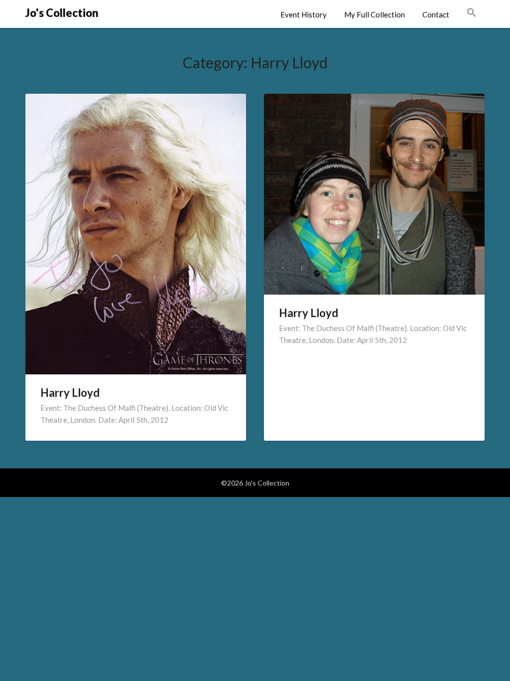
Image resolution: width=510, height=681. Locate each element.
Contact (435, 14)
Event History (303, 14)
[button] (472, 13)
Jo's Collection (62, 12)
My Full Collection (374, 14)
